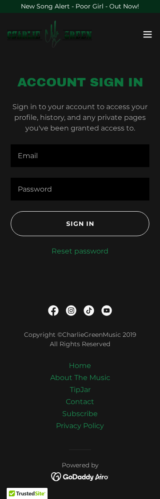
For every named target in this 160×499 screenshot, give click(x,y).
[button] (147, 34)
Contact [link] (80, 401)
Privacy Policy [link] (80, 425)
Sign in (80, 224)
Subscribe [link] (80, 413)
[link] (49, 34)
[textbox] (80, 155)
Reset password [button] (80, 251)
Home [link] (80, 365)
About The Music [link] (80, 377)
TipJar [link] (80, 389)
